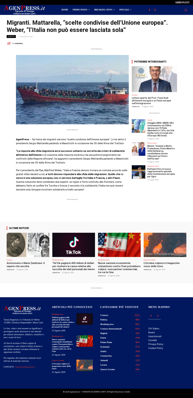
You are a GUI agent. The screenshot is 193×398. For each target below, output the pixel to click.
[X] (155, 10)
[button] (185, 10)
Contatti (152, 340)
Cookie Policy (155, 348)
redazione (19, 43)
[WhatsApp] (169, 43)
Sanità (149, 120)
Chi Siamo (153, 328)
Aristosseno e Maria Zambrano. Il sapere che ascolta (26, 265)
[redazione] (9, 43)
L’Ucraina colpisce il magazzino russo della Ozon (162, 265)
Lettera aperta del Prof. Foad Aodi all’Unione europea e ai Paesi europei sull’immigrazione (151, 101)
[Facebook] (149, 10)
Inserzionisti (154, 336)
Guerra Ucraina (149, 260)
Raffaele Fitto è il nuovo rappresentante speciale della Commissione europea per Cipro (161, 173)
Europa (11, 36)
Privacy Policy (155, 344)
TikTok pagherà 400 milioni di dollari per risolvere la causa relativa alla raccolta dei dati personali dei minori (73, 266)
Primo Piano (152, 143)
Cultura (9, 260)
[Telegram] (183, 43)
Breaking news (153, 166)
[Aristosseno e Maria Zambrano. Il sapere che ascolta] (28, 245)
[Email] (176, 43)
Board (151, 332)
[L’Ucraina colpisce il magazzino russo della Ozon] (165, 245)
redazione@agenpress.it (25, 367)
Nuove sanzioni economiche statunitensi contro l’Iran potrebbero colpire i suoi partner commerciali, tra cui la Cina (119, 268)
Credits (127, 392)
